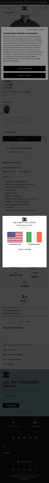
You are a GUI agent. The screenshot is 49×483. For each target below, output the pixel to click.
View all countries (24, 249)
